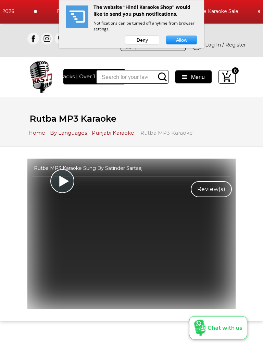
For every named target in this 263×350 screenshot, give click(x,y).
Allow (181, 40)
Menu (196, 77)
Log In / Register (224, 45)
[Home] (41, 76)
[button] (218, 327)
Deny (142, 40)
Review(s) (211, 189)
